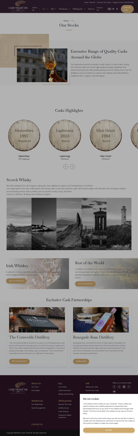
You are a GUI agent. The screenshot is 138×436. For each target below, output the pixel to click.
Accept (109, 430)
